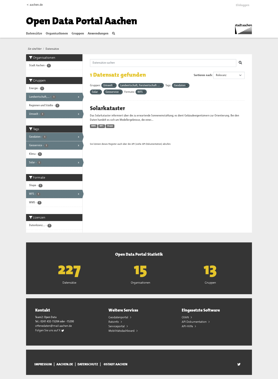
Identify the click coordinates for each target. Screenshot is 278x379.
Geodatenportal (118, 317)
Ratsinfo (113, 322)
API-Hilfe (188, 326)
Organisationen (57, 33)
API (133, 144)
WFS (102, 126)
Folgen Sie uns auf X (48, 330)
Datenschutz (88, 364)
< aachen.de (35, 4)
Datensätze (34, 33)
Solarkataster (107, 108)
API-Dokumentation (151, 144)
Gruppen (78, 33)
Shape (110, 126)
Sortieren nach (203, 75)
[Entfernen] (114, 85)
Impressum (43, 364)
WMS (93, 126)
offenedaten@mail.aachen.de (53, 326)
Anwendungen (98, 33)
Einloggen (242, 5)
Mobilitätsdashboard (121, 331)
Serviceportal (116, 326)
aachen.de (64, 364)
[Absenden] (240, 63)
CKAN (185, 317)
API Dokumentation (194, 322)
